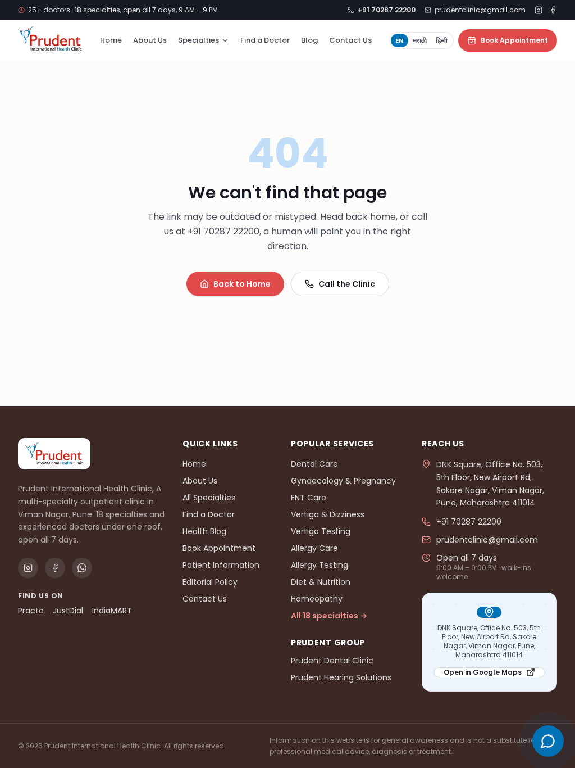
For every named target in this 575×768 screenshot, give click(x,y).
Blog (309, 40)
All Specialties (208, 497)
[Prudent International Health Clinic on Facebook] (553, 10)
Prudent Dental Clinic (332, 660)
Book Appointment (514, 40)
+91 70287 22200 (468, 521)
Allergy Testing (319, 565)
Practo (31, 610)
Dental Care (314, 463)
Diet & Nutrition (320, 582)
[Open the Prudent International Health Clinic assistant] (548, 741)
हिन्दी (442, 40)
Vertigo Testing (320, 531)
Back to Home (242, 284)
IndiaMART (112, 610)
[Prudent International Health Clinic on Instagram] (538, 10)
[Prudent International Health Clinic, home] (50, 38)
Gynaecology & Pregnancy (343, 480)
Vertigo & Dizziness (327, 514)
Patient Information (220, 565)
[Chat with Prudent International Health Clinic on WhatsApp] (82, 568)
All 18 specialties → (329, 615)
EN (399, 40)
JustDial (68, 610)
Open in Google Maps (483, 672)
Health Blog (204, 531)
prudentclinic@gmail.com (480, 10)
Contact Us (350, 40)
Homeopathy (317, 598)
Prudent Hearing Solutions (341, 677)
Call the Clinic (346, 284)
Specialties (198, 40)
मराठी (420, 40)
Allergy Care (314, 548)
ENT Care (308, 497)
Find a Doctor (265, 40)
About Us (150, 40)
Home (111, 40)
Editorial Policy (210, 582)
